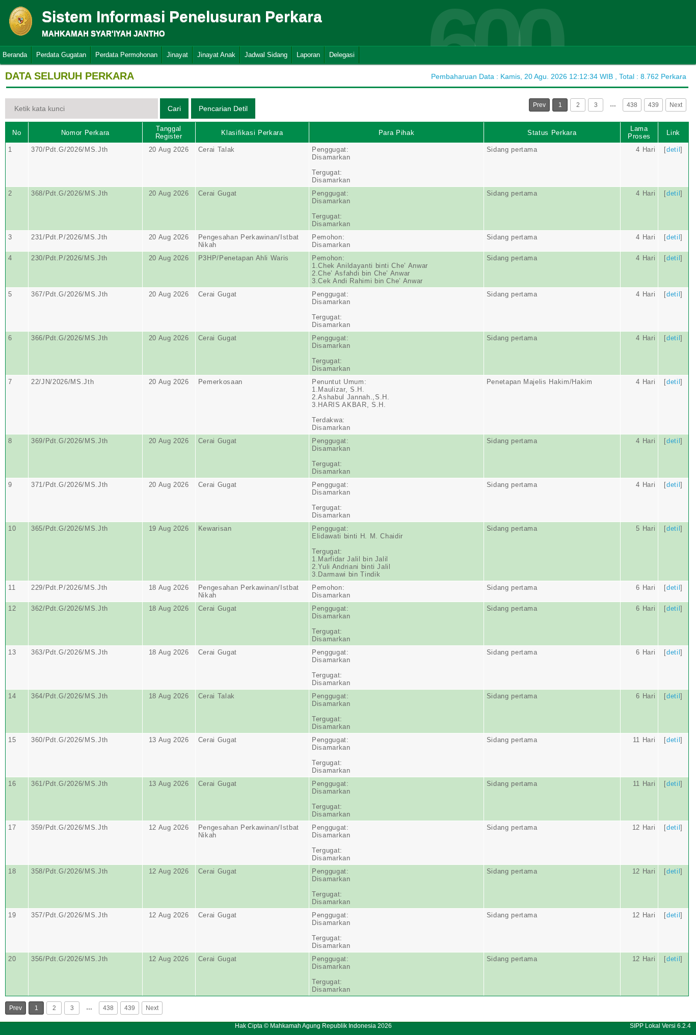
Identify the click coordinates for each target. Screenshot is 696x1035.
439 (653, 104)
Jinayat (177, 55)
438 (632, 104)
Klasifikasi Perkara (252, 133)
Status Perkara (551, 133)
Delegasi (342, 55)
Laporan (308, 55)
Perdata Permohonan (126, 55)
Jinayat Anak (216, 55)
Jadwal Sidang (266, 55)
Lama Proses (639, 132)
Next (676, 104)
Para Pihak (397, 133)
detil (673, 149)
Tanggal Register (168, 132)
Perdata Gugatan (61, 55)
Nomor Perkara (85, 133)
